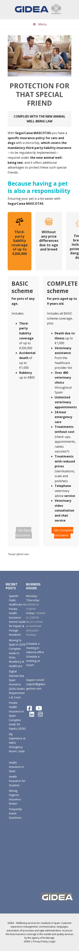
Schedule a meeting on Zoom (33, 661)
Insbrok (39, 9)
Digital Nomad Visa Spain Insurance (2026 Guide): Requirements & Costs (17, 684)
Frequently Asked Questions (15, 813)
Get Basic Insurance (23, 532)
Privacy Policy (40, 941)
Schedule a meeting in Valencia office (35, 648)
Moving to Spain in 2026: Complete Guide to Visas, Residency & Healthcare (17, 653)
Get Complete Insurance (63, 532)
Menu (42, 24)
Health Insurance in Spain (16, 767)
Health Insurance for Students (17, 781)
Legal (52, 941)
